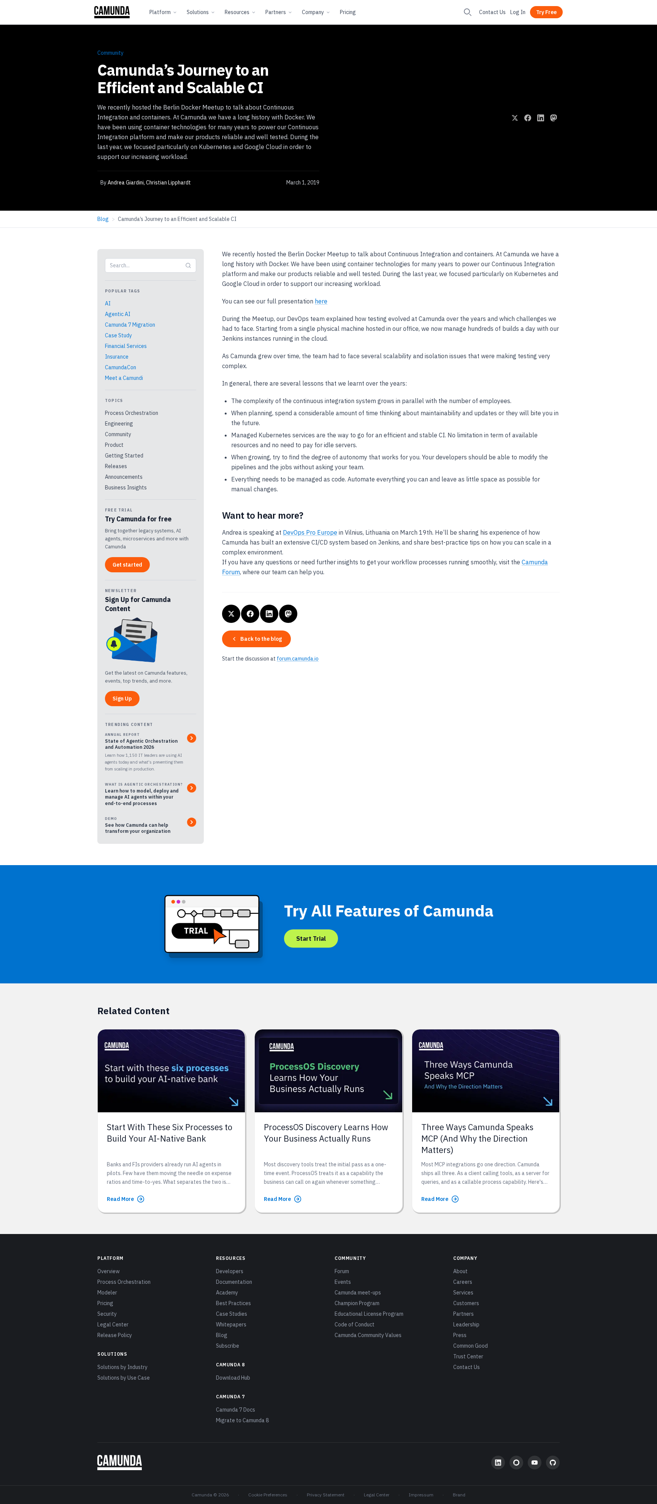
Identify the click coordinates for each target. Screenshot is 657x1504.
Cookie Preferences (267, 1495)
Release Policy (114, 1335)
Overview (108, 1271)
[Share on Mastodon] (554, 118)
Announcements (124, 476)
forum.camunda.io (298, 658)
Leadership (466, 1324)
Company (313, 12)
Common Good (470, 1345)
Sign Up (122, 698)
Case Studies (231, 1313)
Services (463, 1292)
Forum (342, 1271)
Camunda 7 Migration (130, 324)
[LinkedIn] (498, 1462)
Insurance (117, 356)
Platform (160, 12)
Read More (120, 1199)
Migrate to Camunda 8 (242, 1420)
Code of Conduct (355, 1324)
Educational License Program (369, 1313)
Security (107, 1313)
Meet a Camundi (124, 378)
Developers (229, 1271)
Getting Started (124, 455)
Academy (227, 1292)
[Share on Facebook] (528, 118)
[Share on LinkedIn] (541, 118)
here (321, 301)
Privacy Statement (325, 1495)
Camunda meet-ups (358, 1292)
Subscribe (227, 1345)
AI (108, 303)
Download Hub (233, 1377)
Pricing (348, 12)
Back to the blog (261, 638)
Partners (275, 12)
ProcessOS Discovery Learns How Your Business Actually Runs (326, 1132)
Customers (466, 1303)
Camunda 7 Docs (235, 1409)
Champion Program (357, 1303)
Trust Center (468, 1356)
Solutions (198, 12)
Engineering (119, 423)
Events (343, 1281)
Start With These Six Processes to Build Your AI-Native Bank (169, 1132)
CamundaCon (120, 367)
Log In (517, 12)
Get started (127, 564)
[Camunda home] (112, 12)
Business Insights (126, 487)
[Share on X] (515, 118)
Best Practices (233, 1303)
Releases (116, 466)
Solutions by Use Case (123, 1377)
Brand (459, 1495)
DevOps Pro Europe (310, 532)
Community (110, 52)
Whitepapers (231, 1324)
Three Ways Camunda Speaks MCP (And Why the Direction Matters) (477, 1138)
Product (114, 445)
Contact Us (492, 12)
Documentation (234, 1281)
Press (460, 1335)
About (460, 1271)
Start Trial (311, 938)
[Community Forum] (516, 1462)
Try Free (546, 12)
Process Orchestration (131, 413)
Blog (103, 219)
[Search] (467, 12)
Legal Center (113, 1324)
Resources (237, 12)
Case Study (118, 335)
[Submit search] (188, 265)
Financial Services (126, 346)
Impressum (421, 1495)
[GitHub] (553, 1462)
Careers (462, 1281)
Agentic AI (117, 314)
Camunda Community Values (368, 1335)
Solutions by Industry (122, 1367)
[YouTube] (534, 1462)
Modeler (107, 1292)
